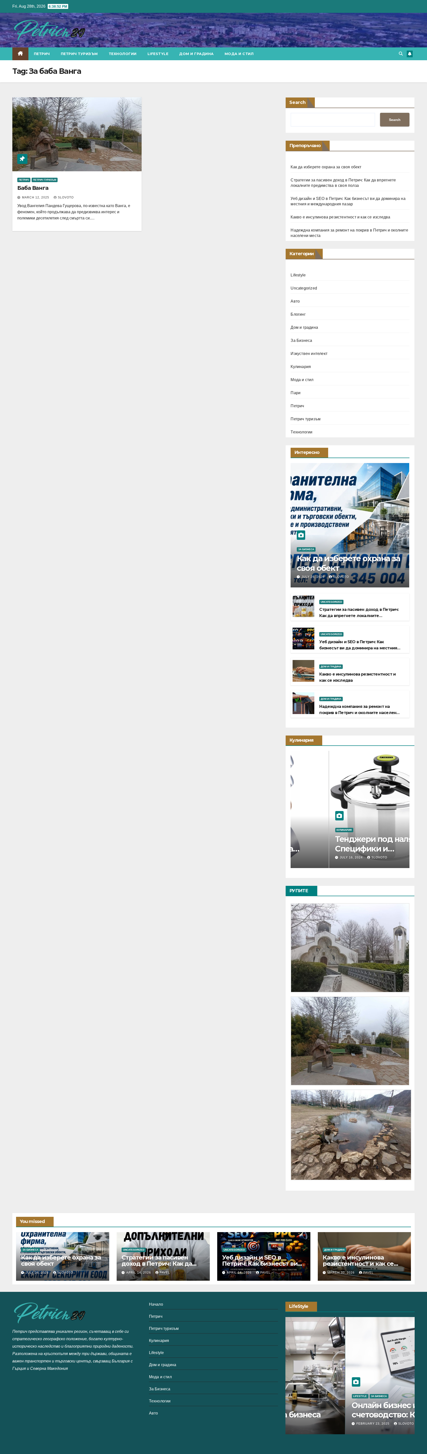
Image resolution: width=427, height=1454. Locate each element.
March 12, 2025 (36, 197)
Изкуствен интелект (309, 353)
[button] (401, 54)
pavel (165, 1272)
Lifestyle (158, 54)
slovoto (66, 197)
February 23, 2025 (314, 1423)
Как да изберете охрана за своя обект (326, 167)
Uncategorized (304, 288)
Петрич (42, 54)
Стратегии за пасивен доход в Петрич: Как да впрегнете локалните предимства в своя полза (359, 615)
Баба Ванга (32, 188)
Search (297, 102)
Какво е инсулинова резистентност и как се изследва (340, 217)
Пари (295, 393)
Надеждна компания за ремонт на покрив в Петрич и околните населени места (359, 712)
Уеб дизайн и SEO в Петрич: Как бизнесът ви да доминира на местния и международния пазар (358, 648)
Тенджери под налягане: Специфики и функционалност (345, 848)
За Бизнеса (301, 340)
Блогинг (298, 314)
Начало (156, 1304)
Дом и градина (196, 54)
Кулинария (301, 367)
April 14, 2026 (139, 1272)
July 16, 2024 (313, 857)
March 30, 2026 (341, 1272)
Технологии (123, 54)
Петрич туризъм (79, 54)
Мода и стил (239, 54)
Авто (295, 301)
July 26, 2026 (313, 577)
